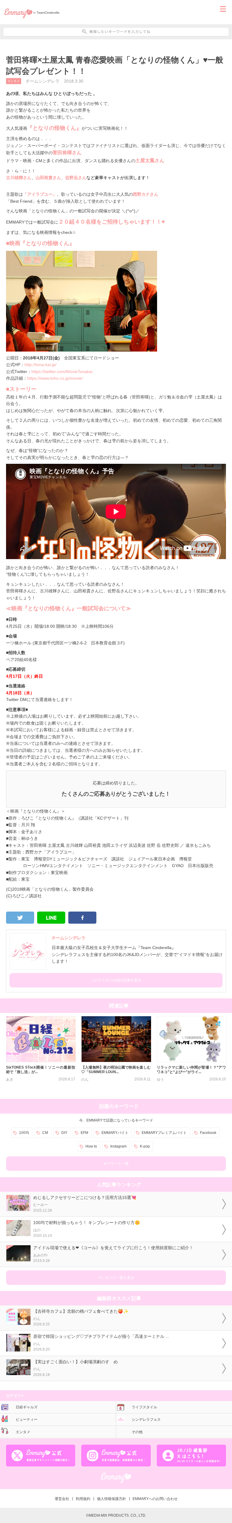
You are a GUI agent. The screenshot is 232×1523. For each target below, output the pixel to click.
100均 (24, 1133)
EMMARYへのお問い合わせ (155, 1499)
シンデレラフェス (146, 1419)
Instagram (118, 1146)
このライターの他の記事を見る (116, 980)
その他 (137, 1432)
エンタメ (14, 81)
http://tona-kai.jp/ (40, 364)
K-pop (145, 1146)
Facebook (208, 1133)
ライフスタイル (144, 1407)
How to (91, 1146)
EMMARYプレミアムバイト (164, 1133)
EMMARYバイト (115, 1133)
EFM (84, 1133)
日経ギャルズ (26, 1407)
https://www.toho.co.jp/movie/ (55, 378)
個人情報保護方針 (111, 1499)
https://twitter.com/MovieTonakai (61, 371)
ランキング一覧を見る (116, 1278)
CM (45, 1133)
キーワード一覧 (116, 1163)
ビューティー (26, 1419)
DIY (64, 1133)
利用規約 (83, 1499)
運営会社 (62, 1499)
